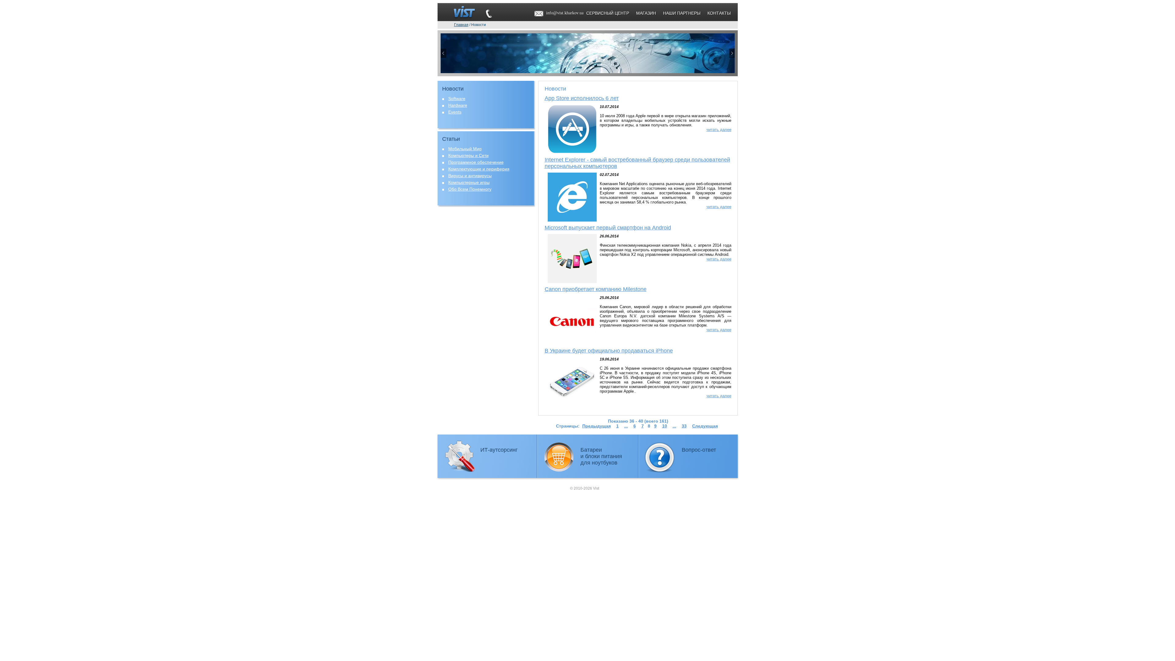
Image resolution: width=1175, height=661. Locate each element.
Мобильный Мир (465, 148)
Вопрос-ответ (699, 450)
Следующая (705, 426)
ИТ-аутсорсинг (499, 450)
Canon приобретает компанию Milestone (596, 289)
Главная (461, 25)
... (626, 426)
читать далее (719, 129)
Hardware (457, 105)
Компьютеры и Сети (468, 155)
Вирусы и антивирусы (470, 175)
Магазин (646, 13)
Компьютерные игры (469, 182)
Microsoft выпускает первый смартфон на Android (608, 228)
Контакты (719, 13)
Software (456, 98)
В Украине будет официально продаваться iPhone (609, 351)
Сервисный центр (607, 13)
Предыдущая (596, 426)
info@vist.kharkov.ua (565, 13)
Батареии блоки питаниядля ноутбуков (601, 456)
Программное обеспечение (476, 162)
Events (454, 112)
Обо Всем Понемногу (469, 189)
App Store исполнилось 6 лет (582, 98)
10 (664, 426)
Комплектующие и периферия (478, 168)
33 (684, 426)
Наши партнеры (681, 13)
